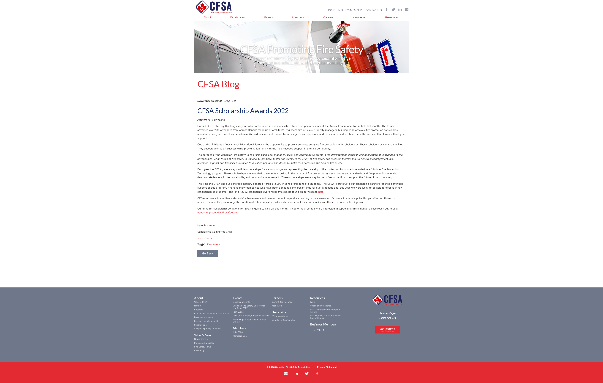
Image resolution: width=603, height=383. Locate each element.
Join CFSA (238, 332)
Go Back (207, 253)
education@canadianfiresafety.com (218, 212)
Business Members (203, 317)
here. (321, 191)
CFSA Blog (199, 350)
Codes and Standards (320, 305)
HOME (331, 9)
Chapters (198, 309)
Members (298, 17)
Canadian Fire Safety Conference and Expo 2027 (249, 306)
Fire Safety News (202, 346)
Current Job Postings (282, 302)
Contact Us (387, 318)
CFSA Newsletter (280, 316)
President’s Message (204, 343)
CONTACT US (374, 9)
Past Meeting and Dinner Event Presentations (325, 316)
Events (268, 17)
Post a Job (277, 305)
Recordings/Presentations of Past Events (249, 320)
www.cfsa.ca (204, 238)
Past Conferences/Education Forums (251, 315)
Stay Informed (387, 330)
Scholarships (200, 325)
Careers (328, 17)
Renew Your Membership (206, 321)
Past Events (238, 312)
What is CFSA (200, 302)
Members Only (240, 336)
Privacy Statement (327, 367)
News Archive (201, 339)
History (197, 305)
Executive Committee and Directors (211, 313)
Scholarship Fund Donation (207, 328)
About (207, 17)
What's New (237, 17)
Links (312, 302)
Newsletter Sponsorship (283, 320)
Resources (392, 17)
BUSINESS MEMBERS (350, 9)
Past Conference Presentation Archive (325, 310)
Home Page (387, 313)
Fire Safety (213, 244)
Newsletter (359, 17)
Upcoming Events (241, 302)
